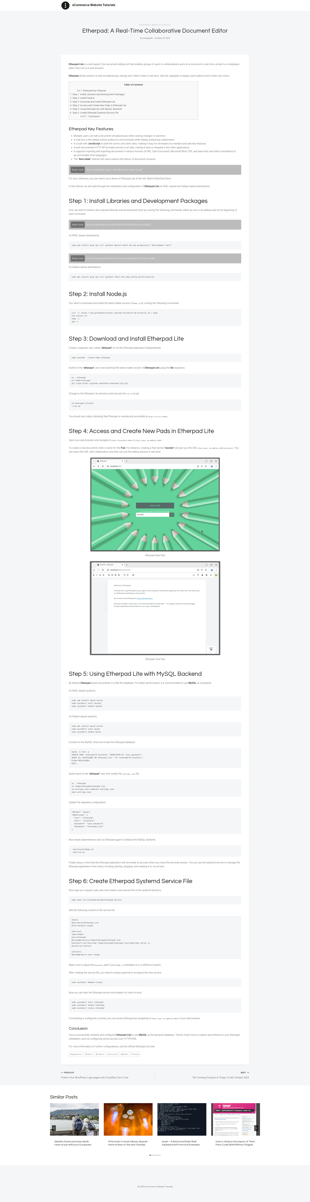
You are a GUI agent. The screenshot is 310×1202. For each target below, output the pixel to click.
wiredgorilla (147, 38)
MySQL (124, 1054)
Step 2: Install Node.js (82, 98)
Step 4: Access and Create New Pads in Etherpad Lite (98, 105)
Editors (88, 1054)
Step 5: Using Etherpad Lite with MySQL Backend (96, 109)
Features (100, 1054)
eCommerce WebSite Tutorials (155, 25)
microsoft (112, 1054)
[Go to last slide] (54, 1128)
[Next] (256, 1128)
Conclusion (90, 116)
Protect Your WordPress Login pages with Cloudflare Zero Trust (94, 1075)
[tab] (150, 1155)
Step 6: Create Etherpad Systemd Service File (94, 112)
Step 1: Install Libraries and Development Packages (97, 94)
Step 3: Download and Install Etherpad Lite (92, 101)
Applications (76, 1054)
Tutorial (135, 1054)
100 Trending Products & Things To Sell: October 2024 (220, 1075)
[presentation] (74, 1119)
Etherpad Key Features (91, 90)
